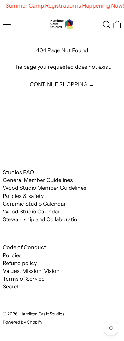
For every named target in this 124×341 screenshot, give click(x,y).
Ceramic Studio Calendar (34, 204)
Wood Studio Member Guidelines (44, 188)
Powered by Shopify (22, 322)
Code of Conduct (24, 247)
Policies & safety (23, 196)
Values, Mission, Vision (31, 271)
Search (11, 286)
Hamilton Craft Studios (42, 314)
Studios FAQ (18, 172)
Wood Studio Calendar (31, 211)
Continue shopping (59, 84)
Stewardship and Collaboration (42, 219)
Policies (12, 255)
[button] (106, 24)
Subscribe (17, 143)
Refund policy (20, 263)
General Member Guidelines (38, 180)
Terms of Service (24, 279)
